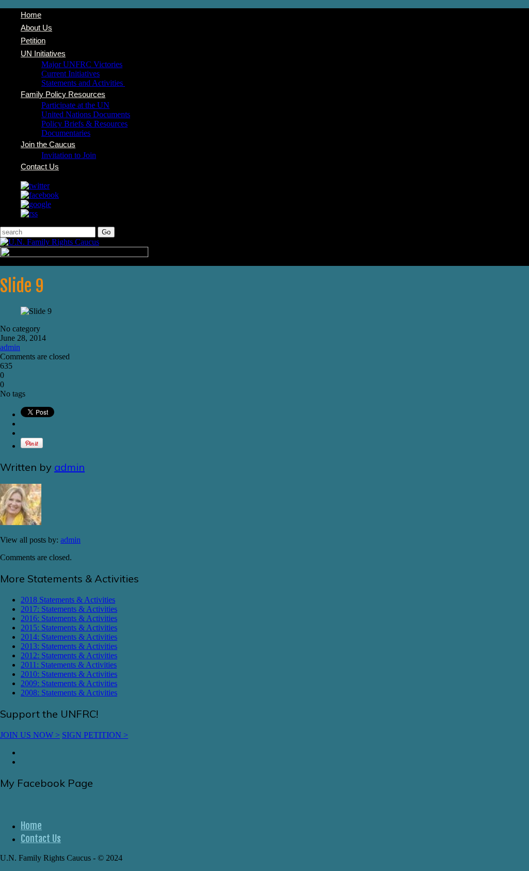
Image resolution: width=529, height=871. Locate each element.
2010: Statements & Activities (69, 674)
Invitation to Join (68, 155)
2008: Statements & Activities (69, 692)
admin (10, 347)
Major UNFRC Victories (81, 64)
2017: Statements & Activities (69, 609)
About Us (36, 27)
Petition (33, 40)
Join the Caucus (48, 144)
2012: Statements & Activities (69, 655)
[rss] (29, 213)
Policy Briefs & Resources (84, 123)
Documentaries (65, 133)
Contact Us (40, 166)
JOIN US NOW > (30, 735)
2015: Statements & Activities (69, 627)
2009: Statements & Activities (69, 683)
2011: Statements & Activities (69, 664)
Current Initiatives (70, 73)
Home (31, 14)
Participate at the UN (75, 105)
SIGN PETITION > (95, 735)
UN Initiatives (43, 53)
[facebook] (40, 195)
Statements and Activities (83, 82)
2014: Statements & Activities (69, 636)
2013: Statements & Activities (69, 646)
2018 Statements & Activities (68, 599)
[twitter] (35, 185)
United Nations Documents (85, 114)
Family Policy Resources (63, 94)
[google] (36, 204)
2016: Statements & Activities (69, 618)
